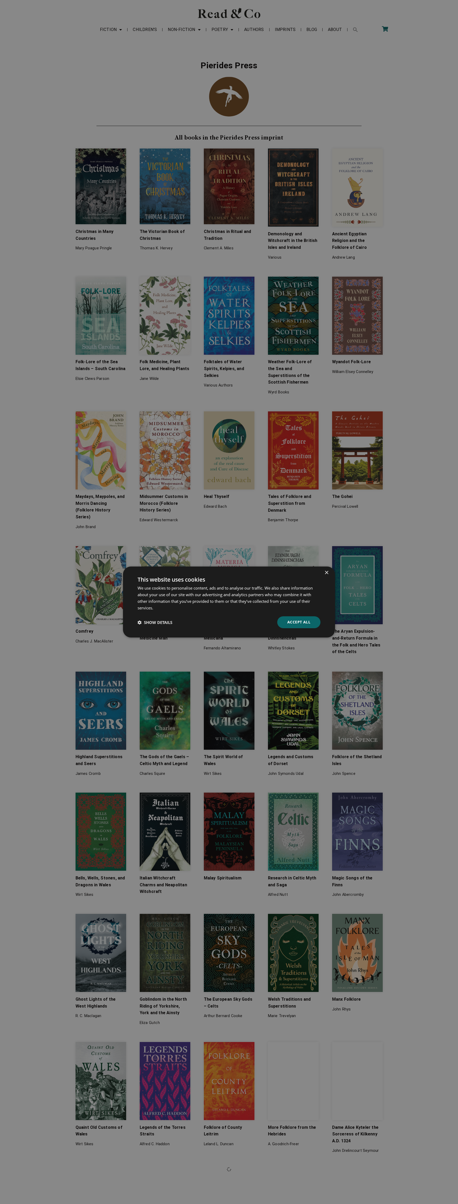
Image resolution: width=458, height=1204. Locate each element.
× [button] (326, 573)
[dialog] (229, 602)
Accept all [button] (298, 622)
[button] (155, 622)
